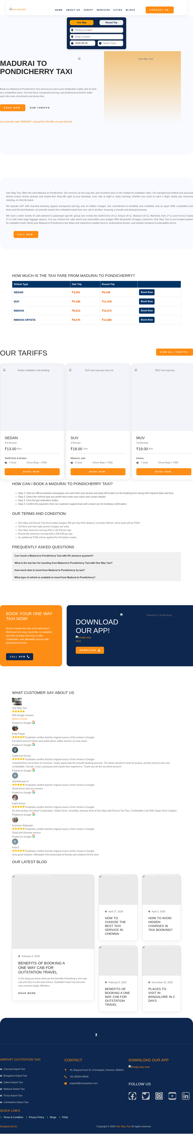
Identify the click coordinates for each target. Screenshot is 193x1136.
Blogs (130, 10)
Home (59, 10)
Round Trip (111, 22)
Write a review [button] (19, 719)
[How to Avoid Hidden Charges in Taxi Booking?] (161, 890)
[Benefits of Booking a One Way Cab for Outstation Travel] (53, 912)
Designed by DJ (8, 1126)
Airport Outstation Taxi (20, 1059)
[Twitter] (146, 1096)
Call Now (25, 234)
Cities (117, 10)
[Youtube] (172, 1096)
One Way (81, 22)
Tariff (88, 10)
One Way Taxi (123, 1126)
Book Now (12, 108)
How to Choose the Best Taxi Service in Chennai (115, 925)
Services (103, 10)
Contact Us (158, 10)
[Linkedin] (186, 1096)
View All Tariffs (174, 352)
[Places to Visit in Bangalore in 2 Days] (161, 961)
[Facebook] (132, 1096)
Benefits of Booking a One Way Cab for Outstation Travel (41, 967)
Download (87, 650)
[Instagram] (159, 1096)
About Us (73, 10)
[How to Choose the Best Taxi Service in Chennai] (118, 890)
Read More (27, 993)
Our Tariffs (40, 108)
